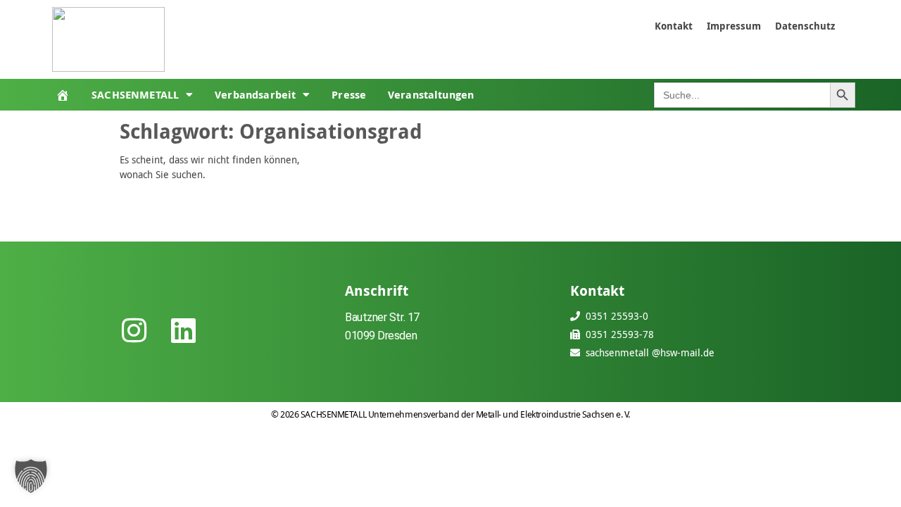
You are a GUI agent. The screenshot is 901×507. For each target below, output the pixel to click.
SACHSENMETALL (135, 94)
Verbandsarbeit (255, 94)
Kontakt (674, 25)
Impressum (734, 25)
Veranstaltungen (431, 94)
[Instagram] (134, 330)
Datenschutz (805, 25)
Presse (349, 94)
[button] (31, 476)
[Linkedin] (183, 330)
